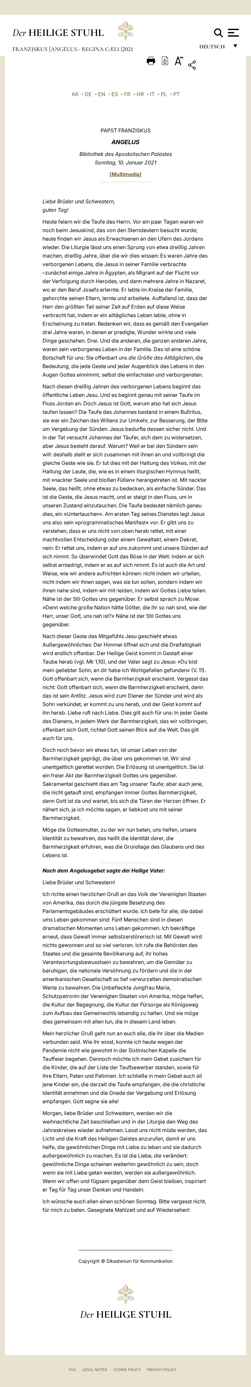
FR (127, 94)
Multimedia (125, 174)
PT (176, 94)
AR (75, 94)
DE (88, 94)
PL (164, 94)
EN (101, 94)
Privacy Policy (161, 1369)
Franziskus (30, 49)
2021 (128, 49)
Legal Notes (94, 1369)
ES (114, 94)
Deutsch (214, 48)
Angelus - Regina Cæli (86, 49)
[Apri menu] (232, 32)
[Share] (212, 66)
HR (140, 94)
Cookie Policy (127, 1369)
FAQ (72, 1369)
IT (152, 94)
